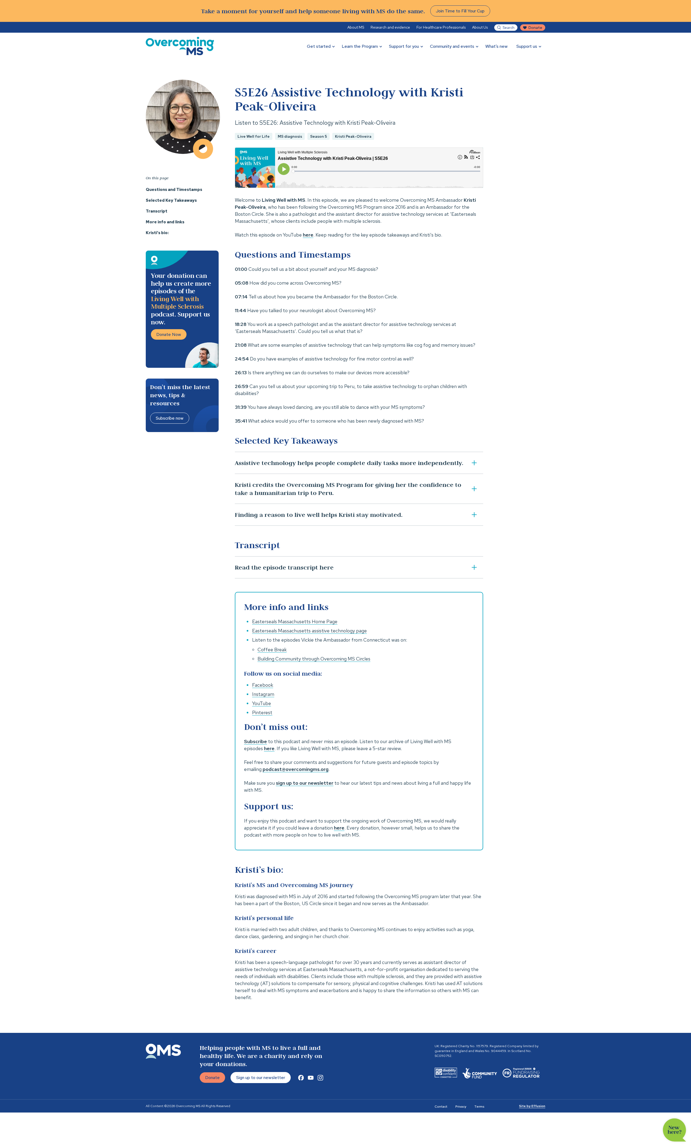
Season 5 (318, 136)
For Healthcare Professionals (441, 27)
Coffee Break (272, 649)
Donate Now (168, 334)
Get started (319, 46)
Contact (441, 1106)
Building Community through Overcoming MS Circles (314, 659)
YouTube (261, 703)
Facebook (262, 685)
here (308, 235)
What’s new (496, 46)
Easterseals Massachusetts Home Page (294, 621)
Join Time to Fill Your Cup (460, 11)
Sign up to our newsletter (260, 1077)
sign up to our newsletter (304, 783)
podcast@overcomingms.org (295, 769)
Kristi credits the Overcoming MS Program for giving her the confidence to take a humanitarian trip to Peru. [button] (348, 489)
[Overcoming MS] (180, 46)
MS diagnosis (290, 136)
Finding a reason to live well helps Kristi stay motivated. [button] (318, 514)
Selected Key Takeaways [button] (171, 200)
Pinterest (262, 712)
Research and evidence (390, 27)
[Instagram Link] (320, 1078)
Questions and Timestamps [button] (174, 189)
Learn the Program (360, 46)
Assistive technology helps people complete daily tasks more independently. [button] (349, 463)
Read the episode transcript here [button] (284, 567)
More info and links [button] (165, 222)
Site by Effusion (532, 1106)
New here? (674, 1130)
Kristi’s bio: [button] (157, 232)
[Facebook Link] (301, 1078)
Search (508, 27)
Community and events (452, 46)
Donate (535, 27)
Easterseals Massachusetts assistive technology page (309, 631)
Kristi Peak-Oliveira (353, 136)
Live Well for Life (254, 136)
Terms (479, 1106)
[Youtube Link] (311, 1078)
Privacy (460, 1106)
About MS (355, 27)
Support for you (404, 46)
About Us (480, 27)
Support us (526, 46)
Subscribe (255, 741)
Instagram (263, 694)
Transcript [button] (156, 211)
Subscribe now (170, 418)
